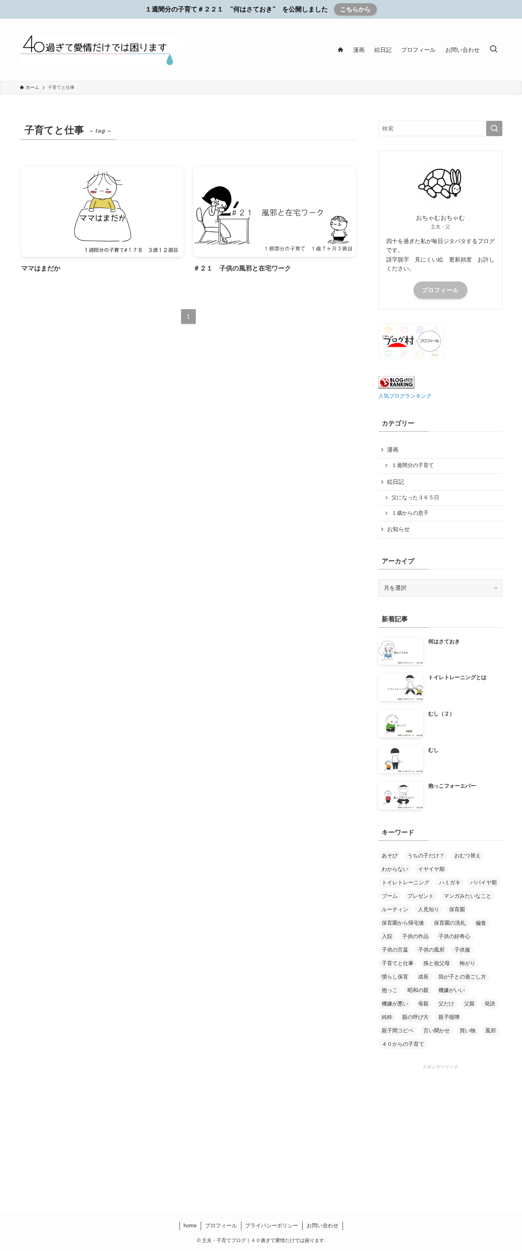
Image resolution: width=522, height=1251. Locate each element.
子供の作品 (415, 936)
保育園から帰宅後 (403, 923)
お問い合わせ (322, 1225)
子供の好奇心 (454, 936)
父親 (469, 1004)
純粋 (387, 1017)
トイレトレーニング (405, 882)
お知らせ (398, 529)
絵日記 (395, 481)
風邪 (490, 1030)
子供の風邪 (431, 950)
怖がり (468, 963)
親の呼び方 (415, 1017)
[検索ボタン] (493, 50)
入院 (387, 936)
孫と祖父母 (436, 963)
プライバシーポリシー (271, 1225)
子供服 (462, 950)
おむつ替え (467, 855)
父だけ (446, 1004)
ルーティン (395, 909)
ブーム (390, 896)
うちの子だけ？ (426, 855)
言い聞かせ (436, 1030)
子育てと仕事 (398, 963)
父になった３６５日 (415, 497)
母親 (423, 1004)
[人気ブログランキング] (396, 386)
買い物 (468, 1030)
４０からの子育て (403, 1044)
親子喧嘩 (449, 1017)
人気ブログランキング (404, 396)
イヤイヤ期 (431, 869)
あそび (390, 855)
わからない (395, 869)
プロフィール (440, 290)
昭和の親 (418, 990)
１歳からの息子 (410, 513)
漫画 (392, 449)
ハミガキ (449, 882)
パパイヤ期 (483, 882)
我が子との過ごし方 (462, 977)
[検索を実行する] (494, 128)
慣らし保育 (395, 977)
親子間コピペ (398, 1030)
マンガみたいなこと (467, 896)
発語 (489, 1004)
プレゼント (420, 896)
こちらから (355, 9)
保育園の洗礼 (450, 923)
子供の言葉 (395, 950)
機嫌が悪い (395, 1004)
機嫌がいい (451, 990)
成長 (423, 977)
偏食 (481, 923)
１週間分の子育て (413, 465)
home (190, 1225)
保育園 (457, 909)
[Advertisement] (440, 1122)
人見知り (428, 909)
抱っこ (390, 990)
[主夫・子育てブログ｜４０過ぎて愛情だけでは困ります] (101, 49)
